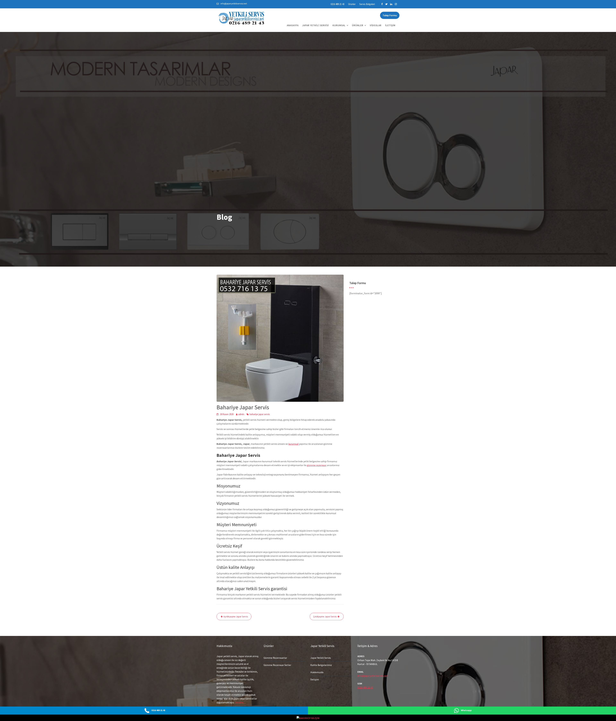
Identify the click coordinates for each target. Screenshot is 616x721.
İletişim (390, 25)
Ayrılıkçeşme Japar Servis (235, 616)
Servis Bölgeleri (367, 4)
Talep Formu (390, 15)
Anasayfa (293, 25)
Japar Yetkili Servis (320, 657)
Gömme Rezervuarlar (275, 657)
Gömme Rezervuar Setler (277, 665)
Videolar (375, 25)
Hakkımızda (316, 672)
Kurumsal (339, 25)
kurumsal (293, 443)
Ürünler (352, 4)
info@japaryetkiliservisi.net (372, 675)
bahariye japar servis (260, 414)
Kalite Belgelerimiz (321, 665)
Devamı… (240, 702)
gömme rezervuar (316, 465)
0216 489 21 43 (337, 4)
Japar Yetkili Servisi (315, 25)
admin (241, 414)
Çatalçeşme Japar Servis (325, 616)
